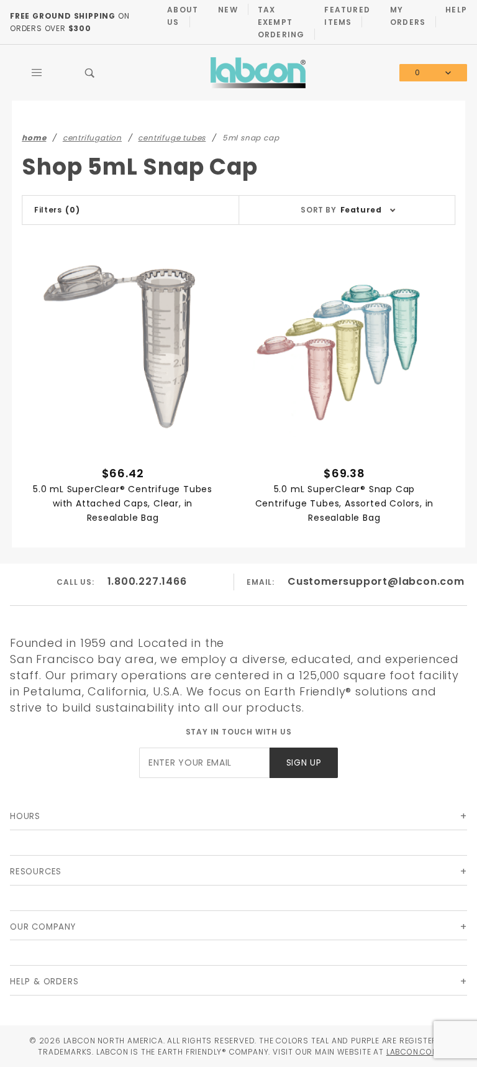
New (228, 9)
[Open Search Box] (90, 72)
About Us (182, 15)
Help (456, 9)
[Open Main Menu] (36, 72)
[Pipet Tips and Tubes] (258, 72)
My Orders (407, 15)
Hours (25, 816)
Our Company (43, 927)
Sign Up (304, 763)
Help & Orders (44, 981)
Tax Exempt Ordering (281, 22)
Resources (35, 871)
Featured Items (347, 15)
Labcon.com (412, 1051)
